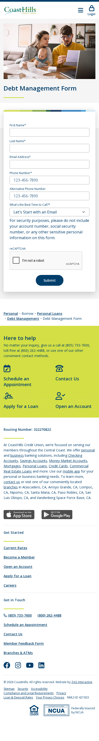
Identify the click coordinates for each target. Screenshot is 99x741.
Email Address (19, 157)
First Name (17, 125)
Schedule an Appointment (17, 381)
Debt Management (23, 318)
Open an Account (74, 406)
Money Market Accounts (68, 460)
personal (88, 450)
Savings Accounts (33, 460)
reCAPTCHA (18, 249)
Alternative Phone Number (28, 189)
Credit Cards (58, 466)
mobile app (71, 471)
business (17, 455)
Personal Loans (49, 313)
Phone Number (20, 173)
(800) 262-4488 (49, 615)
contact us (12, 482)
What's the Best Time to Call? (29, 205)
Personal (11, 313)
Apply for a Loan (21, 406)
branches (11, 487)
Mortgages (12, 466)
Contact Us (67, 379)
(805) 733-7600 (20, 615)
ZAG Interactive (81, 682)
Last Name (17, 141)
